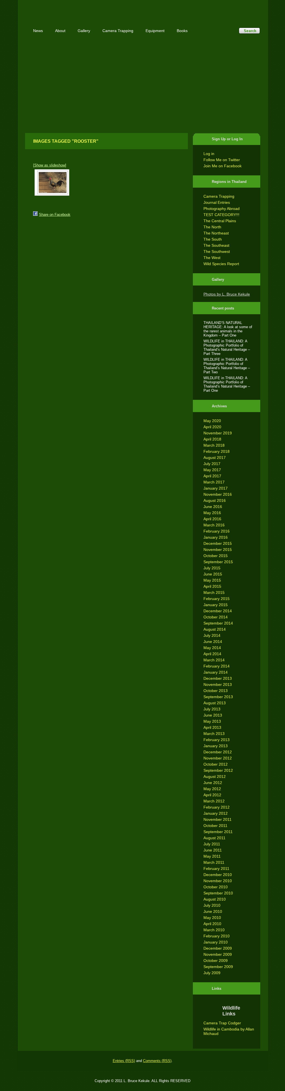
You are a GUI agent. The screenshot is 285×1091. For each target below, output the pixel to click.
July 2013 (211, 709)
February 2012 (216, 807)
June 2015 (212, 574)
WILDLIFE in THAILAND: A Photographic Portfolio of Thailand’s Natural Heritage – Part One (226, 384)
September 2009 (218, 966)
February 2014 (216, 666)
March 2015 (214, 592)
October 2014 (215, 617)
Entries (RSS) (124, 1061)
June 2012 (212, 782)
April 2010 (212, 923)
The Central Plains (219, 221)
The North (212, 227)
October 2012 (215, 764)
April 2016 (212, 519)
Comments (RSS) (157, 1061)
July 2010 (211, 905)
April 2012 (212, 795)
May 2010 (212, 917)
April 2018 (212, 439)
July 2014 (211, 635)
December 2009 (217, 948)
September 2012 (218, 770)
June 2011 (212, 850)
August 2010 (214, 899)
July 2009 (211, 973)
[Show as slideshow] (49, 165)
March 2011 (213, 862)
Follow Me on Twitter (221, 160)
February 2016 (216, 531)
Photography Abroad (221, 208)
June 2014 (212, 641)
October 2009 (215, 960)
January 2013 (215, 746)
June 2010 (212, 911)
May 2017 (212, 470)
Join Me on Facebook (222, 166)
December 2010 (217, 874)
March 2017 (214, 482)
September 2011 (218, 831)
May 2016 (212, 513)
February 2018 (216, 451)
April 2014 (212, 654)
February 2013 (216, 739)
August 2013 (214, 703)
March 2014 (214, 660)
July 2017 (211, 463)
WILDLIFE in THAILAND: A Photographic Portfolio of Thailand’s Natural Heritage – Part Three (226, 347)
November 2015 (217, 549)
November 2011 (217, 819)
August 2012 (214, 776)
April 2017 (212, 476)
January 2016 (215, 537)
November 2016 (217, 494)
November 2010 (217, 881)
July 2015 (211, 568)
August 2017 (214, 457)
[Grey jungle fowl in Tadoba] (52, 182)
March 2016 (214, 525)
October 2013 (215, 690)
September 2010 (218, 893)
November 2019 (217, 433)
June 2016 (212, 506)
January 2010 (215, 942)
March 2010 (214, 930)
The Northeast (216, 233)
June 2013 (212, 715)
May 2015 (212, 580)
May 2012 (212, 789)
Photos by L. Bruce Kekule (226, 294)
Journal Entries (216, 202)
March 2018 (214, 445)
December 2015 (217, 543)
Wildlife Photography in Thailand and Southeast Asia (84, 9)
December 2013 (217, 678)
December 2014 (217, 611)
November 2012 (217, 758)
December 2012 (217, 752)
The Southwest (216, 251)
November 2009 (217, 954)
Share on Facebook (54, 214)
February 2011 (216, 868)
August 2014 (214, 629)
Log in (208, 153)
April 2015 (212, 586)
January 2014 (215, 672)
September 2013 (218, 697)
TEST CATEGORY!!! (221, 214)
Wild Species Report (221, 264)
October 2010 (215, 887)
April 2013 (212, 727)
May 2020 (212, 421)
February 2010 (216, 936)
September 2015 (218, 562)
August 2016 (214, 500)
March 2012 (214, 801)
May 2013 (212, 721)
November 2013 (217, 684)
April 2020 (212, 427)
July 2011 (211, 844)
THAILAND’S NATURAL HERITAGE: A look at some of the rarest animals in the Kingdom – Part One (227, 329)
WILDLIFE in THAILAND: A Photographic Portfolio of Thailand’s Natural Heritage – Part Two (226, 365)
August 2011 (214, 838)
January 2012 (215, 813)
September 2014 (218, 623)
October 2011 (215, 825)
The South (212, 239)
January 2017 (215, 488)
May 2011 (212, 856)
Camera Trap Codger (222, 1023)
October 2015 (215, 555)
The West (211, 257)
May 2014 (212, 647)
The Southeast (216, 245)
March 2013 (214, 733)
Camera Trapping (218, 196)
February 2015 (216, 598)
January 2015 (215, 605)
